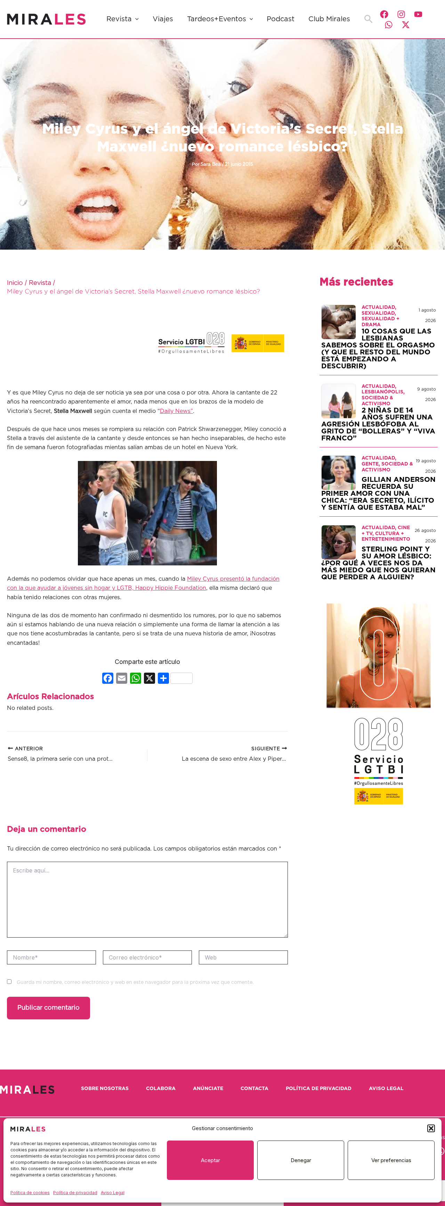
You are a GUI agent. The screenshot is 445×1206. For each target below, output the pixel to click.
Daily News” (176, 411)
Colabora (161, 1088)
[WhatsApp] (389, 25)
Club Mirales (329, 19)
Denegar (301, 1160)
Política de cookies (30, 1192)
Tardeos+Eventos (216, 19)
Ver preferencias (391, 1160)
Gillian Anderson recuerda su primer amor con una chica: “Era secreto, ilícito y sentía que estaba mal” (378, 493)
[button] (431, 1128)
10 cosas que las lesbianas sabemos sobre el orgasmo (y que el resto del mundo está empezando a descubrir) (378, 349)
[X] (149, 679)
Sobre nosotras (105, 1088)
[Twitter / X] (406, 25)
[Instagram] (401, 14)
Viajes (163, 19)
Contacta (254, 1088)
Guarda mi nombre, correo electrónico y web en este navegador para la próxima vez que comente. (135, 982)
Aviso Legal (112, 1192)
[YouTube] (418, 14)
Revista (119, 19)
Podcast (280, 19)
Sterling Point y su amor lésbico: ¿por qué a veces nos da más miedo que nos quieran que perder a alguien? (378, 563)
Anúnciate (208, 1088)
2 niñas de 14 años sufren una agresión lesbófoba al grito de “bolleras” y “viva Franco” (378, 424)
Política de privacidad (75, 1192)
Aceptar (210, 1160)
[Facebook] (384, 14)
